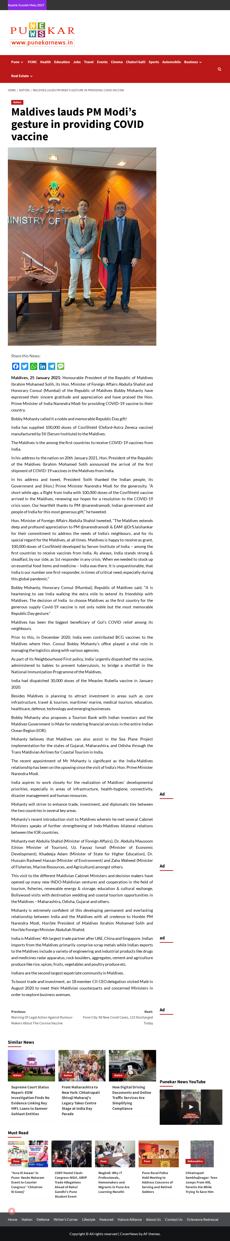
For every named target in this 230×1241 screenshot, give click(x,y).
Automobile (171, 62)
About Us (153, 1219)
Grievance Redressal (202, 1219)
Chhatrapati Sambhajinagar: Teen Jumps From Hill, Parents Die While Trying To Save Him (201, 1182)
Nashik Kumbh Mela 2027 (26, 5)
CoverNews (129, 1234)
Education (62, 62)
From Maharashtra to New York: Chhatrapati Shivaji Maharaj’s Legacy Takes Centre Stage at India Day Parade (81, 1101)
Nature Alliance (130, 1219)
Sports (154, 62)
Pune (15, 62)
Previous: (42, 1017)
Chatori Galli (135, 62)
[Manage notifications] (11, 1211)
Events (102, 62)
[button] (219, 69)
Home (12, 1219)
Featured (106, 1219)
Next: (118, 1017)
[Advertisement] (191, 830)
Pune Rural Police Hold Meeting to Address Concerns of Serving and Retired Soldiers (157, 1182)
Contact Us (174, 1219)
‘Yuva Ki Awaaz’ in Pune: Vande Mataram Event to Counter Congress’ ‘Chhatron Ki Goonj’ (27, 1182)
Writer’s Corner (66, 1219)
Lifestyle (88, 1219)
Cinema (117, 62)
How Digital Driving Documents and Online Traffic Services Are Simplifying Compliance (131, 1098)
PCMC (32, 62)
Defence (43, 1219)
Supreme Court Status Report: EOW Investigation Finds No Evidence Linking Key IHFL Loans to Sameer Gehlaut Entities (30, 1101)
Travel (89, 62)
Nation (17, 102)
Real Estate (20, 75)
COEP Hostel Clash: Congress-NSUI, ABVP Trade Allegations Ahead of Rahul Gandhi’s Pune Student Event (71, 1185)
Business (191, 62)
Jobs (77, 62)
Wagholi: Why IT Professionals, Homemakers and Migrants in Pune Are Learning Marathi (114, 1182)
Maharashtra (195, 1161)
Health (45, 62)
